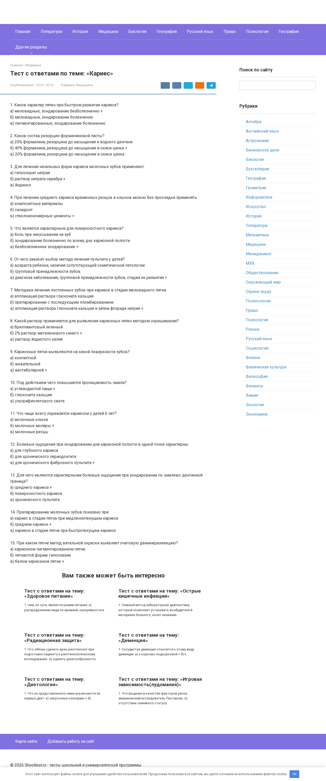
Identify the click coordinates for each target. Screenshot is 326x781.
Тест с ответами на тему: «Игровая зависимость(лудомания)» (160, 681)
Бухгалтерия (257, 169)
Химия (252, 395)
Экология (255, 404)
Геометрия (256, 187)
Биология (137, 31)
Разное (253, 329)
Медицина (108, 31)
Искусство (256, 206)
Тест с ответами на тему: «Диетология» (54, 681)
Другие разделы (31, 47)
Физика (253, 357)
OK (294, 774)
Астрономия (257, 140)
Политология (258, 301)
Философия (257, 376)
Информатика (259, 197)
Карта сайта (26, 741)
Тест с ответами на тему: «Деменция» (148, 637)
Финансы (254, 385)
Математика (257, 235)
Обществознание (262, 272)
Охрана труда (258, 291)
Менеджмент (258, 253)
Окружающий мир (263, 282)
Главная (22, 31)
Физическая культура (266, 367)
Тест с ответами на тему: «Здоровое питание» (54, 593)
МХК (250, 263)
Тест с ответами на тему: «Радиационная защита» (54, 637)
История (80, 31)
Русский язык (200, 31)
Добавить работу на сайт (70, 741)
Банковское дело (262, 150)
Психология (257, 31)
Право (230, 31)
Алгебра (253, 121)
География (167, 31)
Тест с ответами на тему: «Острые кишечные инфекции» (159, 593)
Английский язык (262, 131)
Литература (51, 31)
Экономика (256, 414)
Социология (257, 348)
